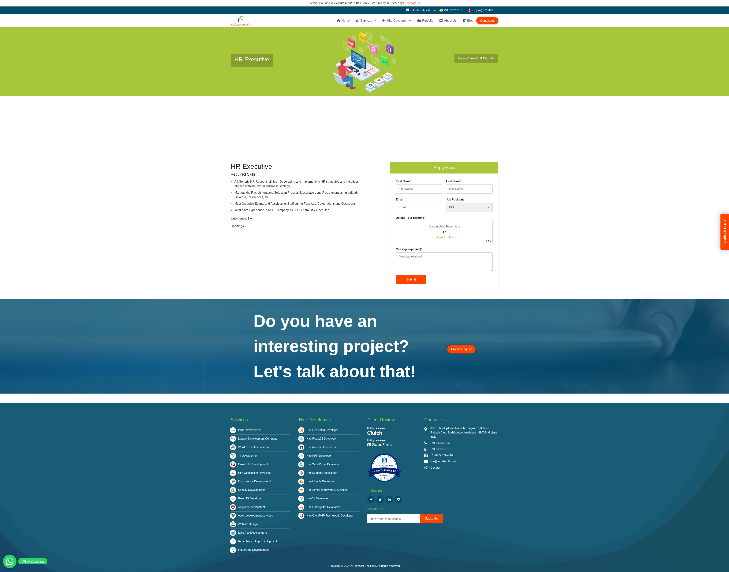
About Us (450, 20)
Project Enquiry (461, 349)
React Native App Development (257, 541)
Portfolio (427, 20)
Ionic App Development (252, 532)
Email (400, 199)
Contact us (413, 3)
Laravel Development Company (257, 438)
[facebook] (371, 499)
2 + (250, 218)
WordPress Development (253, 447)
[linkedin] (389, 499)
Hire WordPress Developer (323, 464)
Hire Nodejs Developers (321, 447)
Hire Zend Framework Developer (326, 489)
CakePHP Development (253, 464)
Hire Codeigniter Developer (254, 472)
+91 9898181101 (453, 10)
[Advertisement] (364, 124)
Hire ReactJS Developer (321, 438)
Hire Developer (397, 20)
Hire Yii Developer (317, 498)
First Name (403, 181)
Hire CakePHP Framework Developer (329, 515)
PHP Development (249, 430)
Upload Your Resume (410, 217)
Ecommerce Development (254, 481)
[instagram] (398, 499)
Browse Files (444, 237)
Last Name (453, 181)
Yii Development (248, 455)
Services (366, 20)
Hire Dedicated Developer (322, 430)
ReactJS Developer (250, 498)
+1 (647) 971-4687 (483, 10)
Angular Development (251, 507)
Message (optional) (409, 249)
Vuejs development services (255, 515)
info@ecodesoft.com (423, 10)
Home (346, 20)
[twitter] (380, 499)
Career (472, 58)
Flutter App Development (253, 549)
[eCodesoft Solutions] (384, 468)
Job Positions (455, 199)
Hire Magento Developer (321, 472)
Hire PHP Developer (319, 455)
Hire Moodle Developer (320, 481)
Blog (470, 20)
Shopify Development (251, 489)
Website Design (248, 524)
